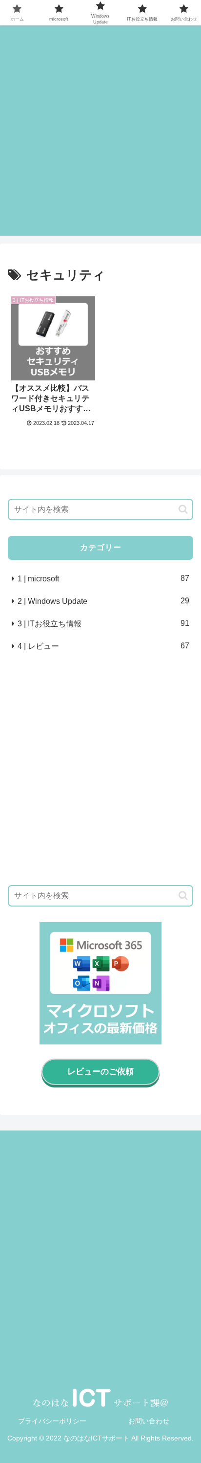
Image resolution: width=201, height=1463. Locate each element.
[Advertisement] (100, 135)
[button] (183, 509)
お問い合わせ (148, 1421)
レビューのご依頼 (100, 1071)
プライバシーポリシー (52, 1421)
